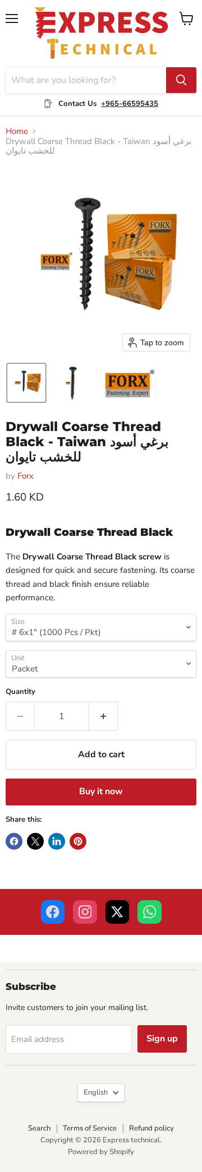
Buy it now (101, 791)
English (96, 1092)
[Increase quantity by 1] (103, 716)
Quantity (20, 692)
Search (39, 1128)
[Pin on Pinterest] (78, 841)
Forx (25, 475)
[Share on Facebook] (14, 841)
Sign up (162, 1038)
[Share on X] (35, 841)
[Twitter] (117, 912)
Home (17, 131)
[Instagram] (85, 912)
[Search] (181, 80)
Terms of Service (90, 1128)
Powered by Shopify (101, 1152)
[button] (26, 383)
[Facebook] (53, 912)
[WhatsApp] (149, 912)
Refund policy (151, 1128)
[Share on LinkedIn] (56, 841)
